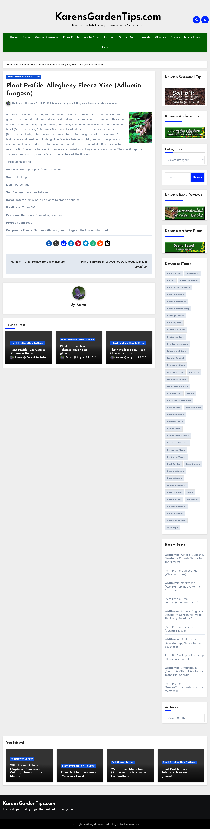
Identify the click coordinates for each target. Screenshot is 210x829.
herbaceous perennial (179, 400)
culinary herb (174, 323)
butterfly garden (189, 280)
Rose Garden (193, 464)
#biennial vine (109, 103)
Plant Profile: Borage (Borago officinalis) (39, 261)
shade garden (174, 478)
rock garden (173, 464)
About (26, 37)
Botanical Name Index (185, 37)
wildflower (192, 499)
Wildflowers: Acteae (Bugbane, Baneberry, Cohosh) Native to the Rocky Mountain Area (184, 615)
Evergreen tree (175, 372)
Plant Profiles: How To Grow (81, 37)
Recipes (109, 37)
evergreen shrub (176, 365)
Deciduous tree (175, 337)
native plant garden (178, 436)
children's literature (178, 287)
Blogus (115, 824)
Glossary (160, 37)
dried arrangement (177, 344)
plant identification (177, 443)
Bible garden (174, 273)
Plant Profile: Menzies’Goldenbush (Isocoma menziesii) (184, 687)
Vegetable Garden (176, 485)
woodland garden (176, 520)
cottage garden (175, 316)
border (170, 280)
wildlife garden (175, 513)
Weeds (146, 37)
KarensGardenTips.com (108, 17)
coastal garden (175, 294)
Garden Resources (46, 37)
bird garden (192, 273)
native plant (173, 429)
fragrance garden (176, 379)
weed (190, 492)
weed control (174, 499)
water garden (174, 492)
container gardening (178, 308)
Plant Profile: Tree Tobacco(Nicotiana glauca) (73, 350)
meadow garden (175, 414)
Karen (19, 103)
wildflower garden (176, 506)
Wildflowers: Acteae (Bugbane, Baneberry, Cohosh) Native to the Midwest (184, 558)
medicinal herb (175, 421)
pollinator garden (176, 457)
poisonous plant (176, 450)
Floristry (194, 372)
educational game (177, 351)
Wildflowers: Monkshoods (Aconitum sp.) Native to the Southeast (183, 643)
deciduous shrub (176, 330)
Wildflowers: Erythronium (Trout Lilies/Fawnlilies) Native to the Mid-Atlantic (184, 671)
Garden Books (128, 37)
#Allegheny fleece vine (86, 103)
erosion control (175, 358)
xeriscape (172, 527)
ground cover (174, 393)
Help (105, 47)
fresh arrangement (177, 386)
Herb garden (173, 407)
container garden (176, 301)
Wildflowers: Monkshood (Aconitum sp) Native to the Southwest (182, 586)
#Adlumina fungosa (61, 103)
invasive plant (193, 407)
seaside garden (175, 471)
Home (14, 37)
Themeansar (131, 824)
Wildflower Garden (22, 758)
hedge (190, 393)
